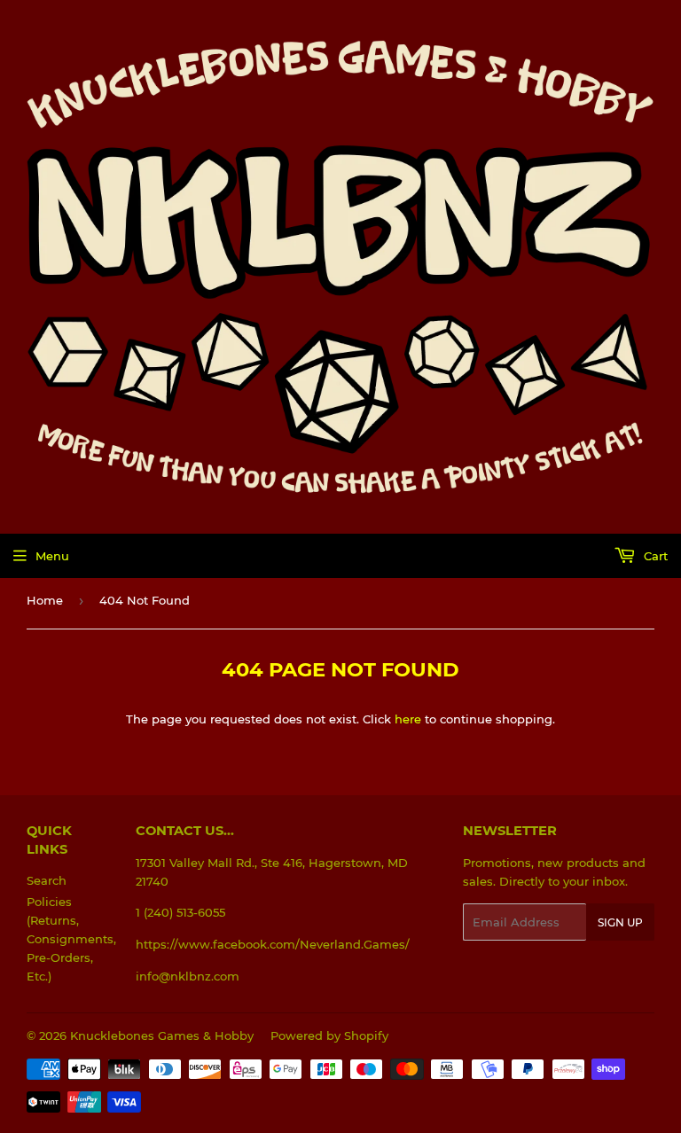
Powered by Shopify (329, 1035)
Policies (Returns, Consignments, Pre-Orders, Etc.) (71, 938)
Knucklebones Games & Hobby (162, 1035)
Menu (52, 556)
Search (47, 880)
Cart (654, 556)
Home (45, 600)
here (408, 719)
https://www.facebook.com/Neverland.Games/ (273, 944)
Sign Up (620, 922)
